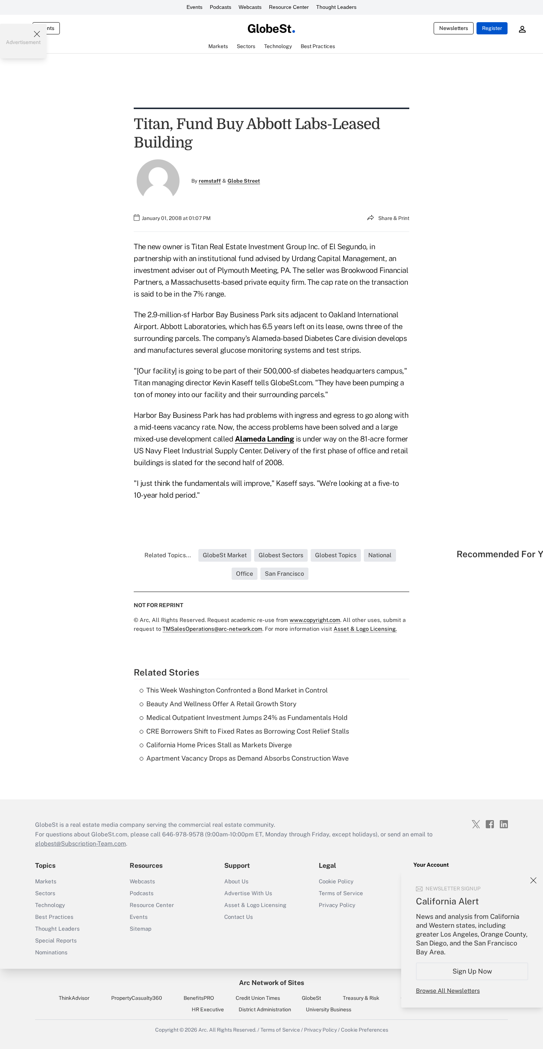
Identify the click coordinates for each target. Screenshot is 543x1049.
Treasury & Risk (361, 998)
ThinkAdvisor (74, 998)
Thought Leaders (336, 7)
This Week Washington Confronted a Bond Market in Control (237, 690)
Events (194, 7)
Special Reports (56, 940)
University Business (328, 1009)
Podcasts (220, 7)
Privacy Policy (337, 905)
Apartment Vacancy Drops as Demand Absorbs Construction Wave (247, 758)
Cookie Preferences (364, 1030)
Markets (46, 881)
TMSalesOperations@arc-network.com (212, 629)
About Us (236, 881)
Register (492, 28)
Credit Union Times (258, 998)
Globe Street (244, 181)
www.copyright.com (315, 620)
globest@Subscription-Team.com (80, 843)
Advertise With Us (248, 893)
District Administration (265, 1009)
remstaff (210, 181)
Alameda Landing (264, 438)
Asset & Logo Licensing (255, 905)
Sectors (45, 893)
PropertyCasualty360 (136, 998)
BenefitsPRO (199, 998)
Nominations (51, 952)
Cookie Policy (336, 881)
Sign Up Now (472, 971)
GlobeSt (311, 998)
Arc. (203, 1030)
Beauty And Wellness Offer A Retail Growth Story (221, 704)
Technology (50, 905)
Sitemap (140, 929)
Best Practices (54, 917)
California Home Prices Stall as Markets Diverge (219, 745)
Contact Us (238, 917)
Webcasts (250, 7)
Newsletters (453, 28)
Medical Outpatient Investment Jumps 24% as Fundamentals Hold (247, 717)
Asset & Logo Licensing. (365, 629)
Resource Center (289, 7)
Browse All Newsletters (448, 990)
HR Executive (208, 1009)
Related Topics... (167, 555)
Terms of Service (341, 893)
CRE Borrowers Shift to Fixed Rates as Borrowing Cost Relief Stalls (247, 731)
